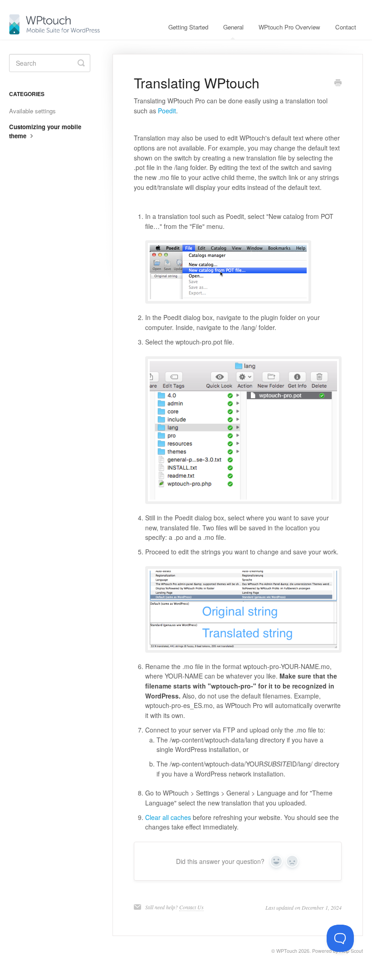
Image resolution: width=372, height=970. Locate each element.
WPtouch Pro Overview (289, 27)
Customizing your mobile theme (45, 131)
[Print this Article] (338, 83)
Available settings (32, 111)
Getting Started (188, 27)
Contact (345, 27)
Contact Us (191, 907)
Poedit (167, 110)
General (233, 27)
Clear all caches (168, 817)
